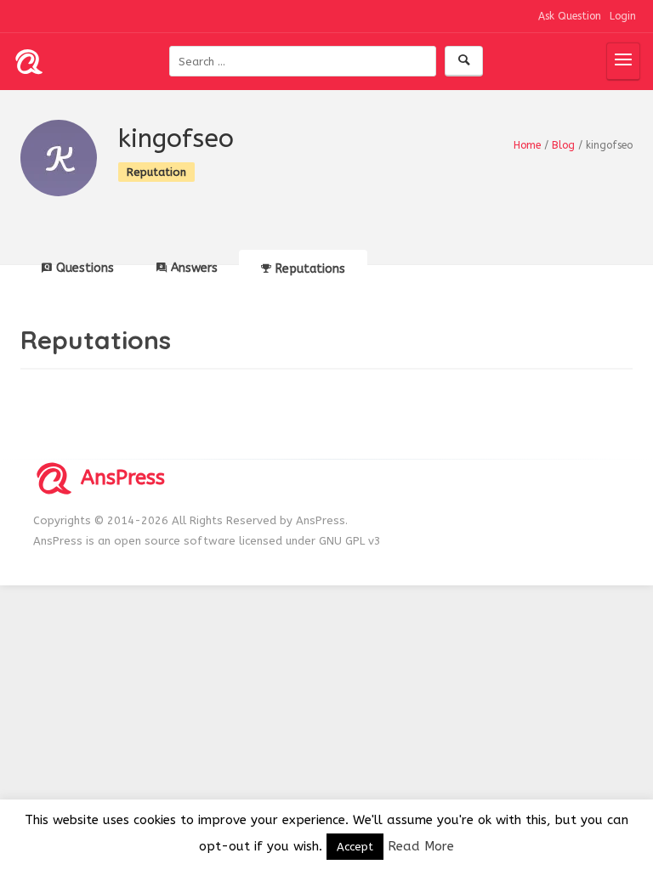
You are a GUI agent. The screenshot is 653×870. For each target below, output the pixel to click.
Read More (421, 846)
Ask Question (569, 16)
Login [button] (623, 16)
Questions (85, 268)
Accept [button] (355, 846)
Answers (194, 268)
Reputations (310, 269)
